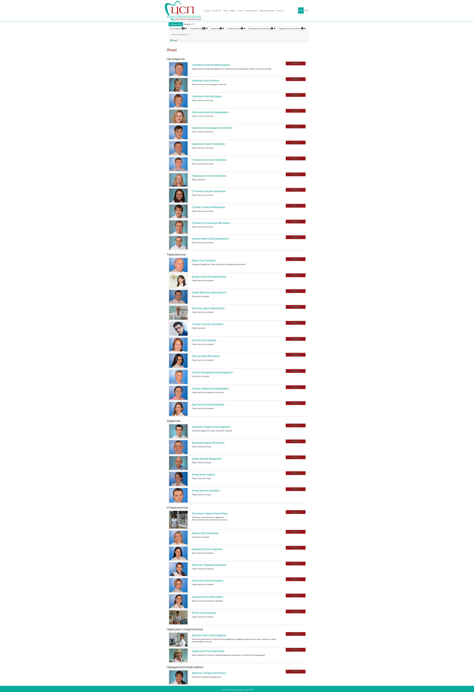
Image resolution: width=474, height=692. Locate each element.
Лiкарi (225, 10)
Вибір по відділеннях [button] (180, 34)
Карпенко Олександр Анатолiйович (212, 127)
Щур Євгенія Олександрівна (208, 404)
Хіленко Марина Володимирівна (210, 388)
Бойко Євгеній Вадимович (207, 458)
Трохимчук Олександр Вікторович (211, 223)
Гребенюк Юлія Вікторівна (207, 96)
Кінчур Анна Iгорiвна (203, 474)
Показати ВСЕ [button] (175, 24)
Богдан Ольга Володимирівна (209, 276)
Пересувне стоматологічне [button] (260, 28)
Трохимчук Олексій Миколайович (211, 64)
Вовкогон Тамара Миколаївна (209, 673)
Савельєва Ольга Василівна (208, 651)
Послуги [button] (215, 10)
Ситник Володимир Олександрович (212, 372)
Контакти (280, 10)
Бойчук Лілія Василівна (205, 533)
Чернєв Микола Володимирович (210, 238)
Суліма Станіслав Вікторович (208, 207)
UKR (301, 10)
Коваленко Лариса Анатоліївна (209, 513)
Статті (240, 10)
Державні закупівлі (267, 10)
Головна (206, 10)
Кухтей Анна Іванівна (204, 340)
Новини (233, 10)
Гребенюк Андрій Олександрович (211, 426)
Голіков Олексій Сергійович (207, 324)
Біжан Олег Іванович (204, 260)
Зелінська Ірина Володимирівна (210, 112)
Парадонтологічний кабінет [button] (290, 28)
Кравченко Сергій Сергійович (208, 143)
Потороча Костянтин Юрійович (209, 159)
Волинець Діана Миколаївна (208, 308)
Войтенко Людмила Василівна (209, 565)
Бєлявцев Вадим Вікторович (208, 442)
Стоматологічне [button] (234, 28)
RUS (306, 10)
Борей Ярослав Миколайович (209, 292)
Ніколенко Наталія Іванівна (207, 580)
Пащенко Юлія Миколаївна (207, 597)
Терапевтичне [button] (197, 28)
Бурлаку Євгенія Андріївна (207, 549)
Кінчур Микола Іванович (205, 490)
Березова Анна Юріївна (205, 80)
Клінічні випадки (251, 10)
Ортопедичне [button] (177, 28)
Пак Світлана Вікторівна (205, 356)
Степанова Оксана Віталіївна (209, 191)
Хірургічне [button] (216, 28)
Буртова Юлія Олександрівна (209, 635)
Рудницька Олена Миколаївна (209, 175)
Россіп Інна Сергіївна (204, 612)
